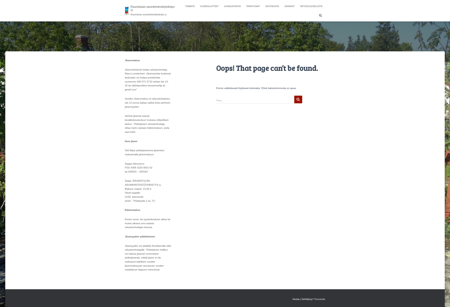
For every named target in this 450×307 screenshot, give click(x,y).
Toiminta (190, 6)
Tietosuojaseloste (311, 6)
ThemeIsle (319, 299)
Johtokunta (272, 6)
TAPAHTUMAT (253, 6)
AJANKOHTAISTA (232, 6)
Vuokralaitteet (209, 6)
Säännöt (289, 6)
